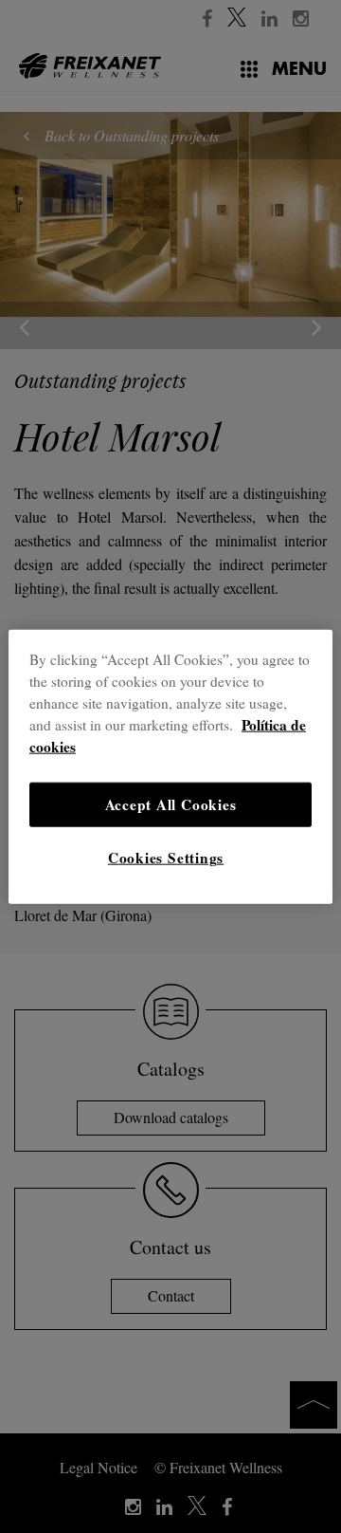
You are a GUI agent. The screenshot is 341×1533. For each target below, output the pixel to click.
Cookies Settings (166, 857)
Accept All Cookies (171, 803)
